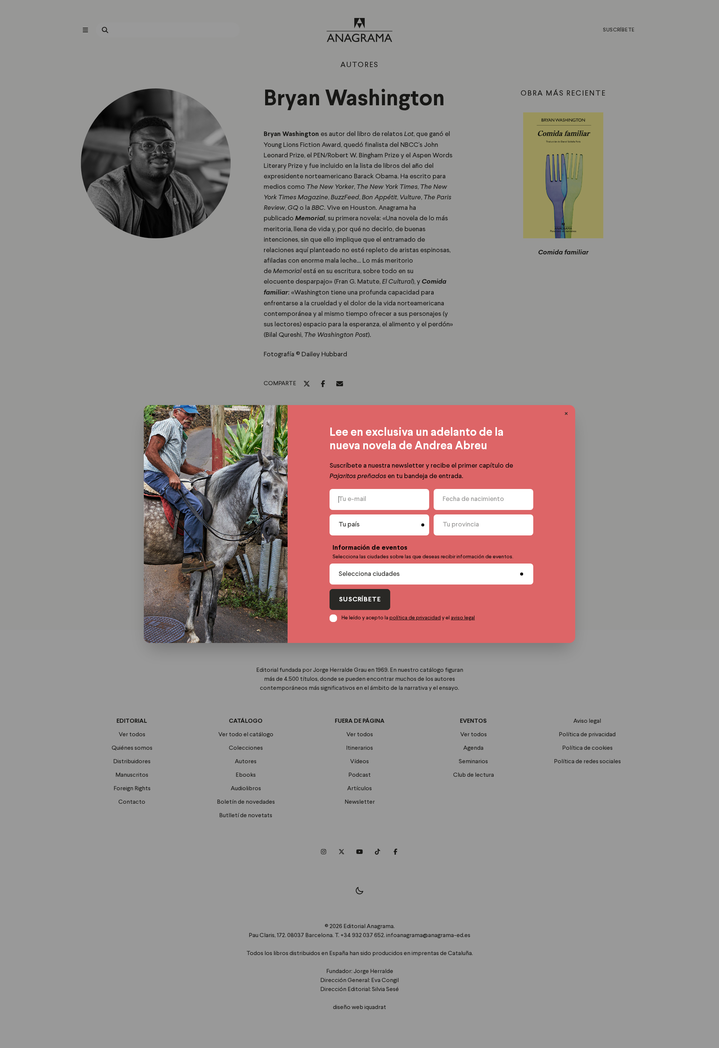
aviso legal (463, 617)
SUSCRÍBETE (360, 600)
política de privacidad (415, 617)
